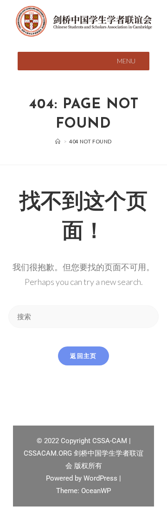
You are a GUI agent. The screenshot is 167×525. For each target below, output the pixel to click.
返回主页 (83, 355)
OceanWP (96, 491)
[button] (126, 61)
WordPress (101, 478)
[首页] (58, 141)
